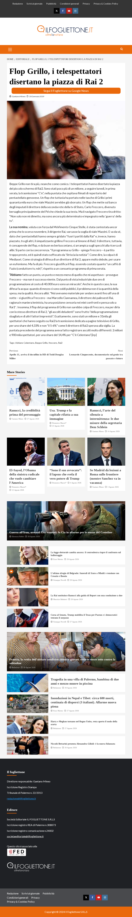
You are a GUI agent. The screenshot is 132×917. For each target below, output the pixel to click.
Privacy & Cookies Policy (106, 3)
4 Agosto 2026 (75, 483)
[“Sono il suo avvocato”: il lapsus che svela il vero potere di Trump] (66, 452)
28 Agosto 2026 (34, 536)
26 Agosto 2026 (71, 748)
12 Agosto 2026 (18, 490)
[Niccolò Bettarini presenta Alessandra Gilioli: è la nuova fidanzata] (27, 745)
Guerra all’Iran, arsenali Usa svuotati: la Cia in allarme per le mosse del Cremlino (60, 532)
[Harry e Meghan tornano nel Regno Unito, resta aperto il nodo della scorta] (27, 724)
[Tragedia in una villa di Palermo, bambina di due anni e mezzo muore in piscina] (27, 683)
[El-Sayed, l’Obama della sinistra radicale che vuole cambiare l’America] (26, 452)
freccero (53, 342)
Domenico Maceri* (59, 423)
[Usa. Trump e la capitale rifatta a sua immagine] (66, 392)
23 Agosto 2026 (58, 426)
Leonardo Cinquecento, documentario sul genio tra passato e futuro (96, 354)
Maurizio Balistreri (60, 599)
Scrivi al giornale (34, 3)
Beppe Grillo (41, 342)
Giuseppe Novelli (59, 580)
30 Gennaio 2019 (36, 96)
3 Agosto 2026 (113, 487)
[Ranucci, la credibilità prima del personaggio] (26, 392)
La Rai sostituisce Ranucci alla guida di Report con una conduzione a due (86, 595)
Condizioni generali (69, 3)
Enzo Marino (58, 559)
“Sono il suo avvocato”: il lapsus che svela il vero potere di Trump (66, 474)
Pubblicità (51, 3)
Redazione (17, 3)
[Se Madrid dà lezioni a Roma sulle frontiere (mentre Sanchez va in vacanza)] (106, 452)
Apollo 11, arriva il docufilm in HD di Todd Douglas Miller (36, 354)
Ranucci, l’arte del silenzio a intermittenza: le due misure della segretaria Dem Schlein (106, 419)
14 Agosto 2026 (114, 431)
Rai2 (60, 342)
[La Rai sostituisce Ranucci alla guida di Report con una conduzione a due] (27, 597)
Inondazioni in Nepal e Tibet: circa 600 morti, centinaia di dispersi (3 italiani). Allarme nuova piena (83, 702)
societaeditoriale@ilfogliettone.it (25, 836)
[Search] (122, 49)
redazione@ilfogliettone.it (21, 798)
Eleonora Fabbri (18, 536)
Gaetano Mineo (18, 96)
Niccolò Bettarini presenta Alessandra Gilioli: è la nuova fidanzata (83, 744)
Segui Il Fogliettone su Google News (66, 90)
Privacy (86, 3)
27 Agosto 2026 (33, 419)
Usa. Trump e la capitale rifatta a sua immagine (64, 414)
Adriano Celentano (24, 342)
